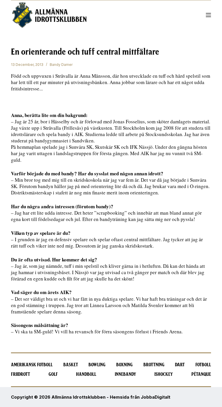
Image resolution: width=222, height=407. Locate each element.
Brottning (153, 364)
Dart (180, 364)
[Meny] (208, 15)
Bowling (97, 364)
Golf (53, 374)
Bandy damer (61, 64)
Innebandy (125, 374)
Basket (70, 364)
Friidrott (20, 374)
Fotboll (203, 364)
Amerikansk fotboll (32, 364)
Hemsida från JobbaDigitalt (140, 397)
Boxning (124, 364)
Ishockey (163, 374)
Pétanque (201, 374)
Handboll (86, 374)
